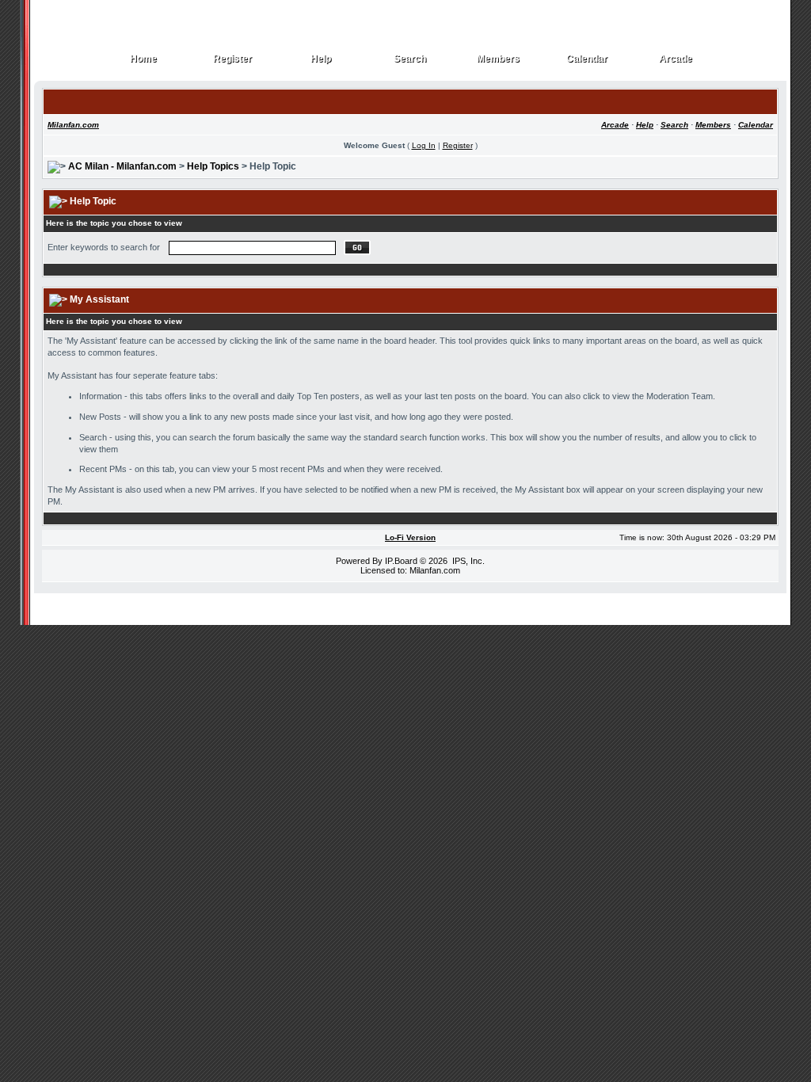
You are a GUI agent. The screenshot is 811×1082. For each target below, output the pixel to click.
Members (498, 59)
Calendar (587, 59)
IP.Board (401, 561)
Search (410, 59)
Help (321, 59)
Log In (424, 145)
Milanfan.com (73, 124)
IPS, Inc (467, 561)
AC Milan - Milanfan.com (122, 166)
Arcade (676, 59)
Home (144, 59)
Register (233, 59)
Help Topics (213, 166)
